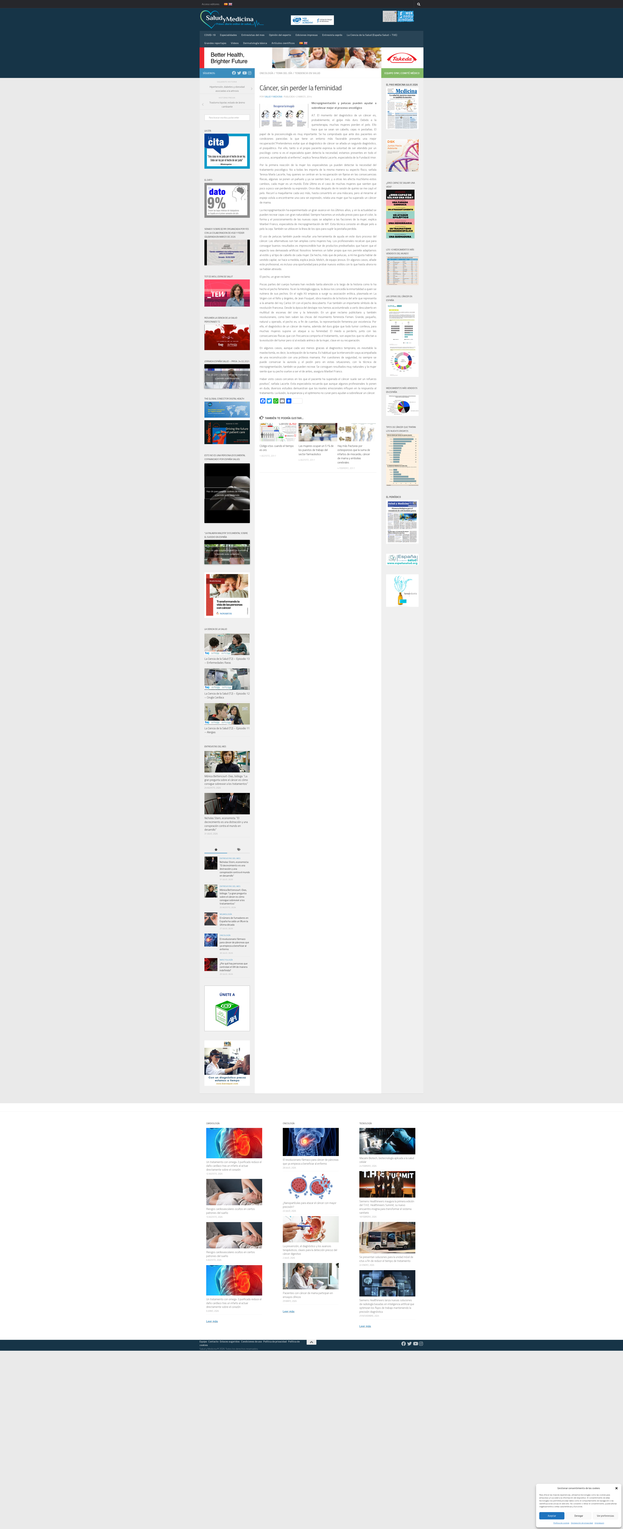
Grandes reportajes (215, 43)
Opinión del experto (280, 35)
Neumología (226, 914)
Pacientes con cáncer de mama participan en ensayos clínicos (308, 1295)
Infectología (226, 959)
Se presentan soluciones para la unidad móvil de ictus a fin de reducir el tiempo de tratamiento (386, 1259)
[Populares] (215, 849)
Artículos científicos (283, 43)
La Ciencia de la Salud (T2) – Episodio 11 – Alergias (227, 730)
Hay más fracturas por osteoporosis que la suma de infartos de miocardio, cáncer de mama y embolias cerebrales (353, 454)
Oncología (266, 73)
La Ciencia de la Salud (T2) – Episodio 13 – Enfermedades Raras (227, 661)
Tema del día (284, 73)
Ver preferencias (605, 1516)
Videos (235, 43)
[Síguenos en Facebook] (234, 73)
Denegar (578, 1516)
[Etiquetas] (238, 849)
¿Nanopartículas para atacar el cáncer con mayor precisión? (309, 1205)
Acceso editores (210, 4)
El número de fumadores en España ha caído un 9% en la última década (234, 921)
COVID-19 (209, 35)
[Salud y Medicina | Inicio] (270, 19)
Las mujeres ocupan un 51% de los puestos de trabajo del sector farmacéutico (316, 450)
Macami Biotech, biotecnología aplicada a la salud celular (386, 1160)
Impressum (599, 1522)
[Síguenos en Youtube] (244, 73)
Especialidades (228, 35)
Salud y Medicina (273, 96)
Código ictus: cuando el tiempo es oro (277, 448)
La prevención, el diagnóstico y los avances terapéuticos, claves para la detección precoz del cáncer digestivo (310, 1250)
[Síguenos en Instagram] (249, 73)
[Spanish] (224, 4)
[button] (616, 1488)
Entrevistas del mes (252, 35)
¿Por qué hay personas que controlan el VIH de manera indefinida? (234, 967)
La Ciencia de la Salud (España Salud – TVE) (372, 35)
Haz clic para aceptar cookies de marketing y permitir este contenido (227, 376)
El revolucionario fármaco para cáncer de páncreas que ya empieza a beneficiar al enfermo (234, 944)
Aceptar (552, 1516)
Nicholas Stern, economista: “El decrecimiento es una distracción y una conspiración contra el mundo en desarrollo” (226, 824)
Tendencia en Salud (307, 73)
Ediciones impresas (307, 35)
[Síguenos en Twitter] (239, 73)
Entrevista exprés (332, 35)
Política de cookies (561, 1522)
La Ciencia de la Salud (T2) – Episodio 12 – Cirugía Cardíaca (227, 695)
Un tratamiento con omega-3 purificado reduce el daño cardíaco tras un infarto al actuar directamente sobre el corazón (234, 1166)
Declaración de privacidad (582, 1522)
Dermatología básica (255, 43)
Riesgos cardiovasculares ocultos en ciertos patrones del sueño (230, 1211)
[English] (228, 4)
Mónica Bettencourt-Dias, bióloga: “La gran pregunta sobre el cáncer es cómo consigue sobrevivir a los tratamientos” (226, 780)
